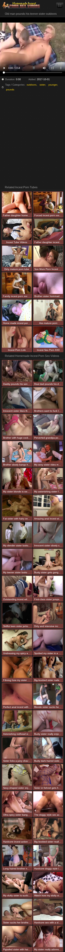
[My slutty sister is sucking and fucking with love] (17, 882)
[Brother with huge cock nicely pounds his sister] (17, 424)
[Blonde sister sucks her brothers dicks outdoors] (48, 694)
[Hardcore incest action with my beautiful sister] (17, 828)
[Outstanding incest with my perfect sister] (17, 586)
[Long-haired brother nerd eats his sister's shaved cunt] (17, 855)
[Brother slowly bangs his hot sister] (17, 451)
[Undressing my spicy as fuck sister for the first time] (17, 640)
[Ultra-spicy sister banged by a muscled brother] (17, 802)
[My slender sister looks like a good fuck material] (17, 532)
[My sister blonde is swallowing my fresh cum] (17, 478)
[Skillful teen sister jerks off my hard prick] (17, 613)
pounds (10, 89)
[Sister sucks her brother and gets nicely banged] (17, 909)
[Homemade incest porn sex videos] (21, 5)
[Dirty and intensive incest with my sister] (48, 613)
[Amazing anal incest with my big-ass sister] (48, 505)
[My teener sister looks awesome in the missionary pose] (17, 559)
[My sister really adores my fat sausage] (48, 936)
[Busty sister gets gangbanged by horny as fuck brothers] (48, 559)
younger (52, 84)
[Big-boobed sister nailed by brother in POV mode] (48, 667)
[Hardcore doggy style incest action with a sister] (48, 855)
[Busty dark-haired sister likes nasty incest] (48, 748)
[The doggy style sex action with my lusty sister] (48, 802)
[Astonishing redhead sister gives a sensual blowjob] (17, 721)
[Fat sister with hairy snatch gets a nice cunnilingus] (17, 505)
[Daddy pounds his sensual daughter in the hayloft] (17, 371)
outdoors (31, 84)
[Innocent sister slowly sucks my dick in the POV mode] (48, 532)
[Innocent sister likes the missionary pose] (17, 398)
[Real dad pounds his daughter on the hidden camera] (48, 371)
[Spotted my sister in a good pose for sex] (48, 640)
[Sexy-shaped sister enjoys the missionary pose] (17, 774)
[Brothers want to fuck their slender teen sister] (48, 398)
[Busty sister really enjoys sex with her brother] (48, 721)
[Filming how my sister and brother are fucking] (17, 667)
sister (42, 84)
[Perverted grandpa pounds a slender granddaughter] (48, 424)
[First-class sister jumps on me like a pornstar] (48, 586)
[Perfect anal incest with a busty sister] (17, 694)
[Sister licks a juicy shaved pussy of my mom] (17, 748)
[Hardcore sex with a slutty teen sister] (48, 909)
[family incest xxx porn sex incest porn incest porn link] (59, 5)
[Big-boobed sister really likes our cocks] (48, 828)
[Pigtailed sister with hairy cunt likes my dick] (17, 936)
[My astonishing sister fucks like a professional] (48, 478)
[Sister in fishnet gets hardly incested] (48, 774)
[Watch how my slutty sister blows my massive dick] (48, 882)
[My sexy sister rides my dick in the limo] (48, 451)
